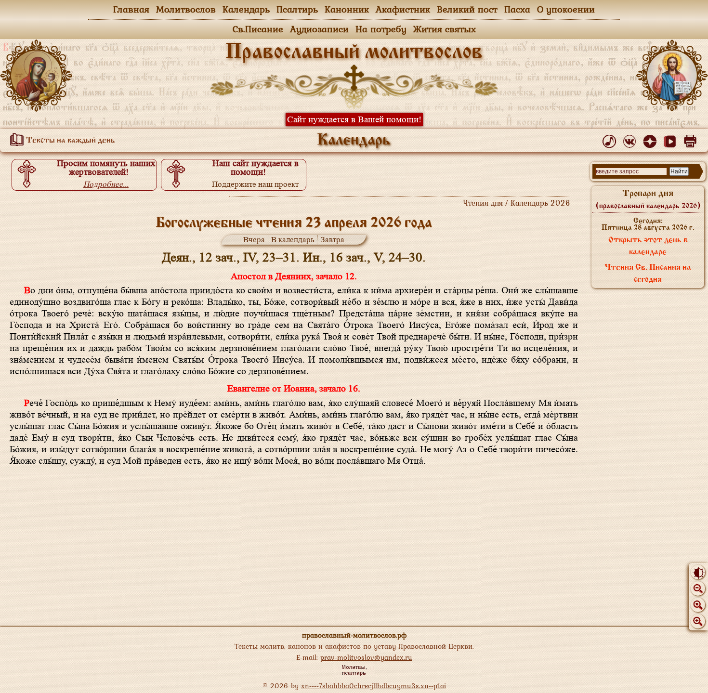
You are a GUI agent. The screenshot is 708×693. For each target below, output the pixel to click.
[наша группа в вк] (631, 139)
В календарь (293, 239)
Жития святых (444, 29)
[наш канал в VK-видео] (672, 139)
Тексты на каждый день (69, 140)
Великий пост (467, 9)
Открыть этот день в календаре (648, 246)
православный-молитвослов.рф (354, 635)
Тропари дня (648, 199)
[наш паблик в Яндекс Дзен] (651, 139)
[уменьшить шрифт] (698, 588)
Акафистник (403, 9)
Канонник (347, 9)
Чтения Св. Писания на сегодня (647, 274)
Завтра (332, 239)
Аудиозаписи (319, 29)
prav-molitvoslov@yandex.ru (366, 657)
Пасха (517, 9)
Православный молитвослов (354, 52)
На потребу (380, 29)
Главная (131, 9)
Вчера (254, 239)
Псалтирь (297, 9)
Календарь (246, 9)
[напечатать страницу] (692, 139)
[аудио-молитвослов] (611, 139)
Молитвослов (186, 9)
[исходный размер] (698, 605)
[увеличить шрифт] (698, 621)
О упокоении (566, 9)
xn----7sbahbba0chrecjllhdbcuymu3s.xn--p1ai (373, 685)
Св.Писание (258, 29)
